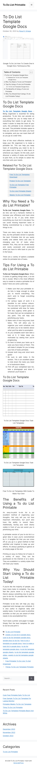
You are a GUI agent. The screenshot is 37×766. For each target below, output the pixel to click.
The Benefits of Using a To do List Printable (17, 90)
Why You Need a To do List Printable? (18, 82)
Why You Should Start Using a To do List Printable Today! (18, 95)
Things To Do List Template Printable (19, 667)
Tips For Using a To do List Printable (18, 84)
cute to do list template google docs (16, 638)
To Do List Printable (14, 4)
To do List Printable (12, 632)
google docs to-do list (11, 641)
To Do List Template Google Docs (16, 75)
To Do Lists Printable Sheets (20, 191)
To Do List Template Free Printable (19, 186)
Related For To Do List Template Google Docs (18, 78)
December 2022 (9, 729)
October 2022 (8, 736)
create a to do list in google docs (17, 635)
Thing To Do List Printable (13, 707)
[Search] (31, 678)
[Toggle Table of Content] (30, 72)
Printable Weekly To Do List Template (17, 704)
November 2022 (9, 732)
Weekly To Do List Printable (20, 195)
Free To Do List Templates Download (20, 176)
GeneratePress (18, 763)
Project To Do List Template (20, 181)
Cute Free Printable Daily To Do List (16, 695)
